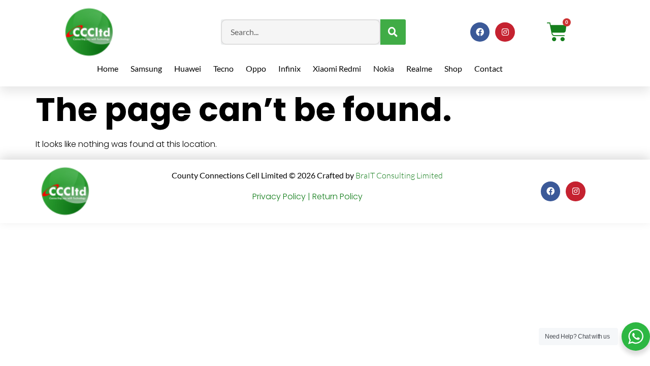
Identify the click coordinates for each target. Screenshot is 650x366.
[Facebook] (480, 32)
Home (107, 68)
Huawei (187, 68)
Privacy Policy (279, 196)
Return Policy (337, 196)
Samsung (146, 68)
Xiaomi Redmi (337, 68)
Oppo (256, 68)
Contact (488, 68)
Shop (453, 68)
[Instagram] (504, 32)
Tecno (223, 68)
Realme (419, 68)
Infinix (289, 68)
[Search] (393, 32)
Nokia (383, 68)
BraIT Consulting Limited (399, 175)
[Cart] (557, 32)
